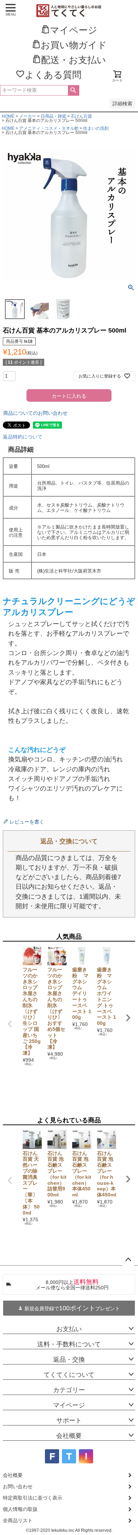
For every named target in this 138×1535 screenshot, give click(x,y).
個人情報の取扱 (20, 1509)
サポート (69, 1420)
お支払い (69, 1329)
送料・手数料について (69, 1344)
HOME (8, 116)
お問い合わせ (18, 1486)
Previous (10, 1024)
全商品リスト (18, 1520)
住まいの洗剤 (96, 128)
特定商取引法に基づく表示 (32, 1498)
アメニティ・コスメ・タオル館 (49, 128)
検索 (73, 90)
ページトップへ (128, 1260)
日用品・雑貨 (53, 116)
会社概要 (69, 1435)
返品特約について (22, 437)
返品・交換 (69, 1359)
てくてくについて (69, 1374)
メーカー (27, 116)
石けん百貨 (81, 116)
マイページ (69, 1405)
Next (128, 1018)
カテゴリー (69, 1390)
